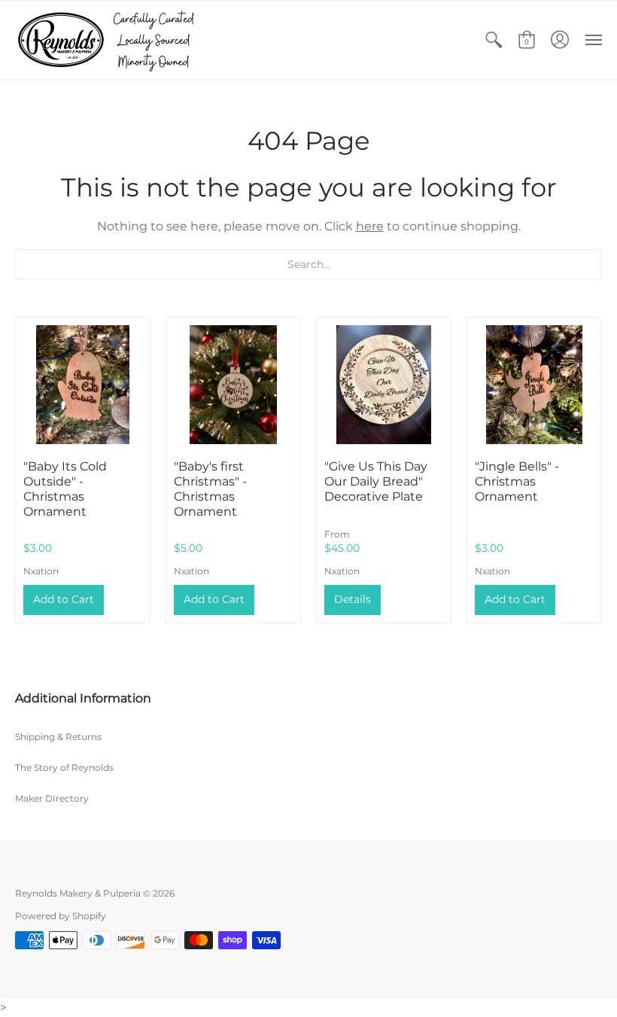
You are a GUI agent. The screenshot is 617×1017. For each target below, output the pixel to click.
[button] (493, 40)
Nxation (41, 571)
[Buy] (82, 384)
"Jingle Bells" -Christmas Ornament (517, 481)
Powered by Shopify (60, 915)
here (370, 226)
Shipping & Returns (58, 736)
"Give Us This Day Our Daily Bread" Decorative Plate (375, 481)
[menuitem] (493, 40)
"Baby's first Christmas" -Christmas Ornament (210, 489)
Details (352, 599)
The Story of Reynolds (64, 767)
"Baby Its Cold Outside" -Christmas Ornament (65, 489)
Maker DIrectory (52, 798)
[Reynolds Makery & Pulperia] (109, 40)
